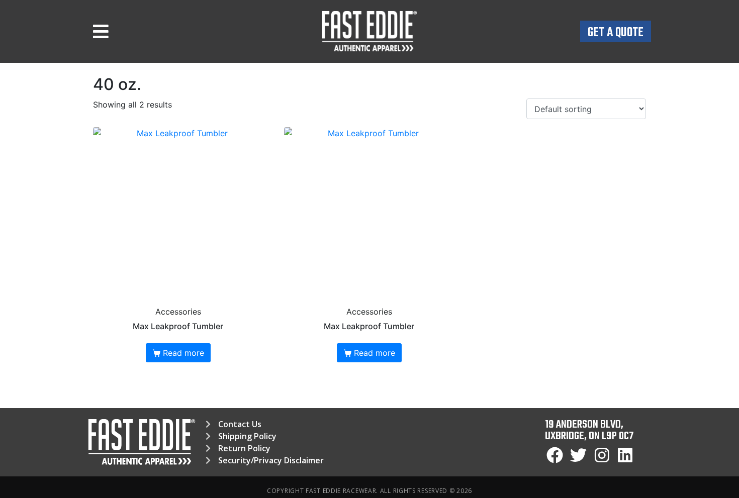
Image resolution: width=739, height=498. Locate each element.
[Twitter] (579, 455)
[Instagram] (602, 455)
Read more (183, 353)
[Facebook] (555, 455)
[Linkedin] (625, 455)
